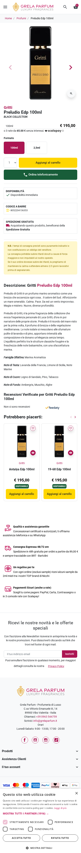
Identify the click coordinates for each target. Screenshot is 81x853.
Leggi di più (60, 808)
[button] (65, 7)
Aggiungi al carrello (48, 162)
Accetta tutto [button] (21, 838)
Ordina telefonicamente (43, 174)
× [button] (76, 793)
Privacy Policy (56, 666)
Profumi (21, 18)
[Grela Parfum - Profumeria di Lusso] (41, 690)
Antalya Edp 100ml (21, 469)
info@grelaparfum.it (45, 720)
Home (8, 18)
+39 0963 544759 (46, 716)
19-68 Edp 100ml (59, 469)
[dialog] (40, 821)
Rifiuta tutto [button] (60, 838)
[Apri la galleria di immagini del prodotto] (71, 93)
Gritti (8, 107)
